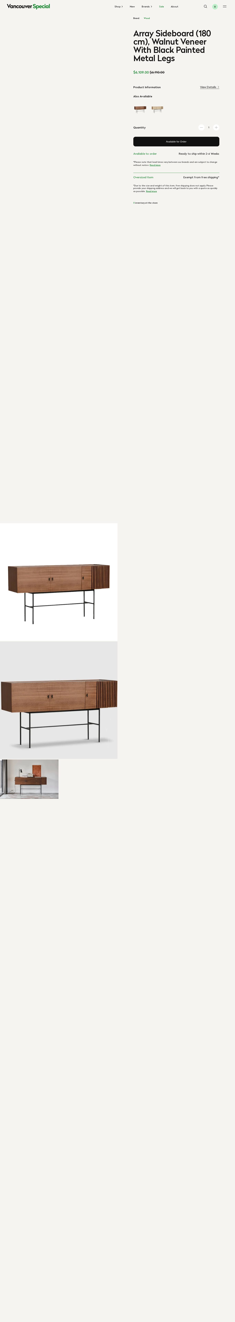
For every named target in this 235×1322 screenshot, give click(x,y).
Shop (118, 6)
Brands (146, 6)
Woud (147, 18)
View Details (208, 87)
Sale (161, 6)
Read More (155, 165)
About (174, 6)
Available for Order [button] (176, 141)
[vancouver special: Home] (28, 6)
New (132, 6)
